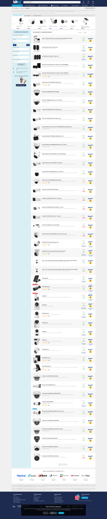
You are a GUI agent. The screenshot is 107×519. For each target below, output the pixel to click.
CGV (14, 498)
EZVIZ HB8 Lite (45, 349)
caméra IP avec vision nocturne (78, 489)
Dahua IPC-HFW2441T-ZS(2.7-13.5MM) (50, 189)
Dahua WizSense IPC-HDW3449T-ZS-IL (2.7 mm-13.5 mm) (54, 233)
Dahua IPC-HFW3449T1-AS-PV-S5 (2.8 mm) (51, 118)
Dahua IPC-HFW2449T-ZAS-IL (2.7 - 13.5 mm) (51, 198)
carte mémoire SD (29, 489)
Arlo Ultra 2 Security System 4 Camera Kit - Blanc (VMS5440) (55, 72)
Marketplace (36, 499)
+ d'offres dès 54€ (90, 291)
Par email (85, 497)
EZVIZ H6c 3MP (45, 313)
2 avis (48, 182)
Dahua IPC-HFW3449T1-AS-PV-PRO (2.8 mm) (52, 109)
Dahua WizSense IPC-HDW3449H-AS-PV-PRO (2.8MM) (54, 153)
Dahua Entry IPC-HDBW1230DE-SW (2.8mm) (51, 180)
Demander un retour (58, 502)
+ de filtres (20, 64)
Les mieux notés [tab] (37, 15)
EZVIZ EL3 (44, 296)
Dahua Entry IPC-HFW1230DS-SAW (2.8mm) (51, 82)
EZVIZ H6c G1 (45, 322)
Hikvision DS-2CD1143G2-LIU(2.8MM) (50, 376)
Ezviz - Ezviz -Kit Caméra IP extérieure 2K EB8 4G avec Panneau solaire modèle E (59, 260)
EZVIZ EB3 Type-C (46, 286)
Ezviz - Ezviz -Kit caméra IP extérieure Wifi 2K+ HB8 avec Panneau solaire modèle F (60, 269)
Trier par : (80, 32)
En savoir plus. (67, 509)
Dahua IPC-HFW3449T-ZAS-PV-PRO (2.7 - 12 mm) (52, 207)
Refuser (45, 513)
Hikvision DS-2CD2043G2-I (48, 401)
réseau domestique (19, 488)
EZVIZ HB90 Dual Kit (46, 366)
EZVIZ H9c (44, 340)
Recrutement (36, 498)
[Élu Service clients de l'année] (77, 499)
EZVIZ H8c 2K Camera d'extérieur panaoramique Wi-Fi (53, 251)
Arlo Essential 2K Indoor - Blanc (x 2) (50, 47)
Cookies (24, 499)
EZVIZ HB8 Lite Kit (46, 357)
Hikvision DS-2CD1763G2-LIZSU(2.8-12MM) (51, 393)
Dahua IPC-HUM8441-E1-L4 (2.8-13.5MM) (50, 224)
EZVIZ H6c (44, 304)
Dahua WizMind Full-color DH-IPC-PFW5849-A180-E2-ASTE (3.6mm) (57, 126)
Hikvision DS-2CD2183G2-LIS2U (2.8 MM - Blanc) (52, 428)
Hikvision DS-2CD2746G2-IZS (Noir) (49, 438)
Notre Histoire (16, 497)
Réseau (22, 8)
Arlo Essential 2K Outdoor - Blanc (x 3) (50, 56)
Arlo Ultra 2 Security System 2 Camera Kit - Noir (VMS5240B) (55, 64)
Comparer (35, 43)
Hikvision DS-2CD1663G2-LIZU (48, 384)
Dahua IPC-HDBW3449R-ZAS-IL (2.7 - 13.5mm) (52, 100)
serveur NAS (58, 488)
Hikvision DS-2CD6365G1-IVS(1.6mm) (50, 446)
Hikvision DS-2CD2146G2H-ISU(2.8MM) (50, 420)
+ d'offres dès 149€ (90, 246)
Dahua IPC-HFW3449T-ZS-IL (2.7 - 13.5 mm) (51, 216)
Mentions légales (16, 502)
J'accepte (61, 513)
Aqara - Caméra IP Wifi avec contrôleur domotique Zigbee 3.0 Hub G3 (57, 38)
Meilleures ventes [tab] (17, 15)
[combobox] (28, 2)
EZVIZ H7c (44, 331)
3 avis (48, 76)
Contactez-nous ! (21, 85)
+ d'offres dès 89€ (90, 309)
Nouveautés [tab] (28, 15)
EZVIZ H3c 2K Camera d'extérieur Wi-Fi (50, 242)
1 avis (48, 253)
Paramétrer (53, 513)
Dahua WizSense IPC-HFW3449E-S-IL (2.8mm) (52, 162)
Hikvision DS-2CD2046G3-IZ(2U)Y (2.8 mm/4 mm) (53, 411)
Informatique (16, 8)
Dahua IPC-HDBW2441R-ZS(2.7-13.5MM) (50, 91)
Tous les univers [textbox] (27, 2)
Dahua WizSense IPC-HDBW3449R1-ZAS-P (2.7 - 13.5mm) (54, 144)
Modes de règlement (58, 499)
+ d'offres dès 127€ (90, 344)
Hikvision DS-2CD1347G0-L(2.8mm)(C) (50, 456)
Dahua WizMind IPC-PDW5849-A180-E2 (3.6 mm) (52, 136)
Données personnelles (17, 499)
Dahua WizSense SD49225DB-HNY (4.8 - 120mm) (52, 171)
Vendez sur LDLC (37, 497)
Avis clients (18, 498)
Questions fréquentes (58, 497)
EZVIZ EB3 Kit (45, 278)
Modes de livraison (57, 498)
